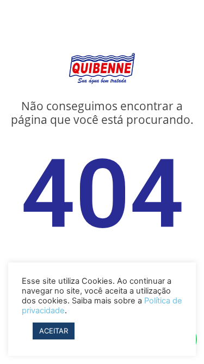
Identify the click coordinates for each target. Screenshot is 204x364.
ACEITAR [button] (53, 330)
